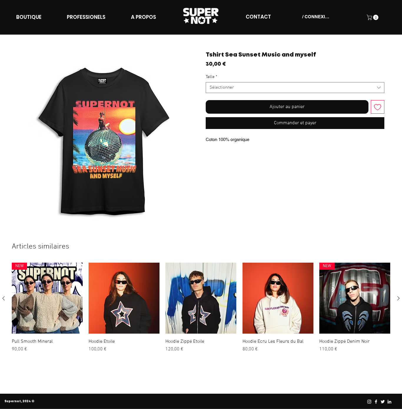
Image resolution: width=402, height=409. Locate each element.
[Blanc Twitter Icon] (382, 401)
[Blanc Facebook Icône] (375, 401)
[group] (201, 311)
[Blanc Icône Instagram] (369, 401)
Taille (211, 77)
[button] (373, 17)
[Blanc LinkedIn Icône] (389, 401)
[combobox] (295, 87)
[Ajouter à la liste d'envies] (377, 107)
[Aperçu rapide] (124, 298)
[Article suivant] (398, 298)
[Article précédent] (3, 298)
